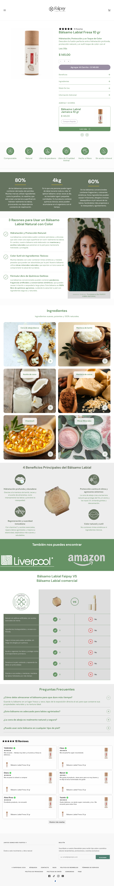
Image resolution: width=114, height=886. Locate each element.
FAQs (80, 871)
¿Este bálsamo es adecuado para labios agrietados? (32, 711)
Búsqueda (33, 867)
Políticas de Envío (54, 871)
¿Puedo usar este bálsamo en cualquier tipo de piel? (32, 728)
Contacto (45, 867)
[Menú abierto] (7, 10)
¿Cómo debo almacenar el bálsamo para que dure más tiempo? (38, 697)
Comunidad (69, 871)
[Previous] (82, 135)
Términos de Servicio (90, 867)
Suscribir (102, 857)
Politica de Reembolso (69, 867)
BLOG (54, 867)
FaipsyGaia (17, 867)
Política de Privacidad (34, 871)
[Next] (87, 135)
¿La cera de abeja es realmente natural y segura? (30, 719)
